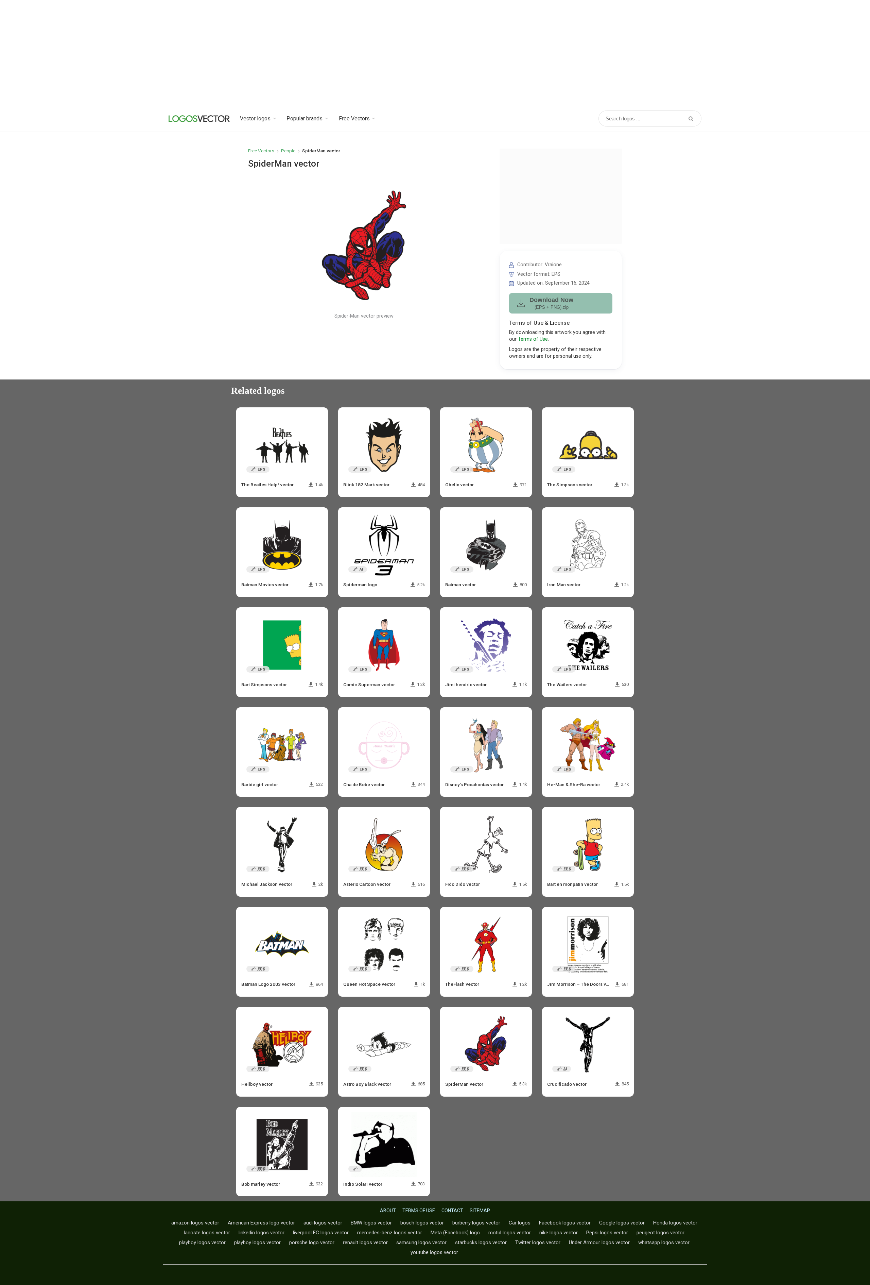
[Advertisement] (435, 54)
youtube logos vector (434, 1252)
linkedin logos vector (261, 1233)
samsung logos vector (421, 1242)
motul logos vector (509, 1233)
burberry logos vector (476, 1223)
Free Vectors (354, 118)
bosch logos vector (422, 1223)
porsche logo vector (311, 1242)
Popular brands (304, 118)
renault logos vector (365, 1242)
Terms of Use (533, 339)
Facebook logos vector (565, 1223)
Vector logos (255, 118)
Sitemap (480, 1210)
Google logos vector (622, 1223)
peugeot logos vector (660, 1233)
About (388, 1210)
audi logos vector (322, 1223)
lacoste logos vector (207, 1233)
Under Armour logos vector (599, 1242)
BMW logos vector (371, 1223)
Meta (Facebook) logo (455, 1233)
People (288, 150)
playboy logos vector (202, 1242)
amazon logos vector (195, 1223)
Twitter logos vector (537, 1242)
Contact (452, 1210)
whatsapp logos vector (664, 1242)
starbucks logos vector (481, 1242)
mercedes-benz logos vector (389, 1233)
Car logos (519, 1223)
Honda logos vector (675, 1223)
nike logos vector (558, 1233)
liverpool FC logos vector (321, 1233)
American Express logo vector (261, 1223)
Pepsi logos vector (607, 1233)
